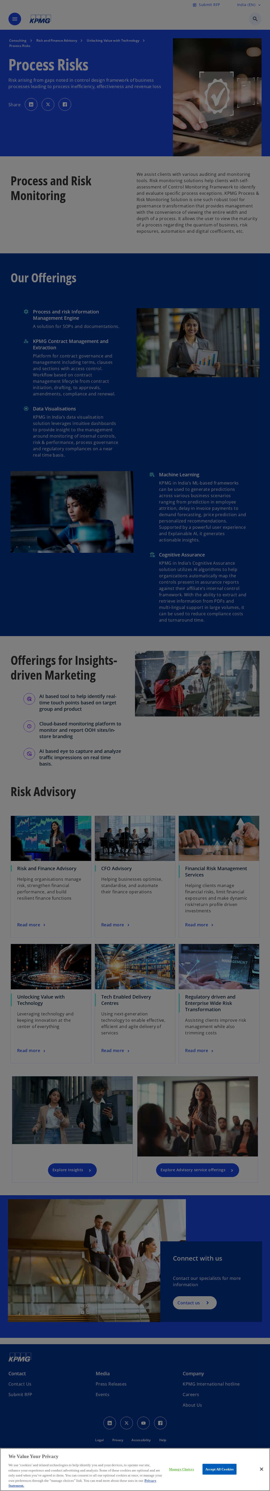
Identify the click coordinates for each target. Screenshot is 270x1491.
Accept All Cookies (219, 1469)
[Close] (261, 1469)
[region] (135, 1469)
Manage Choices (181, 1469)
